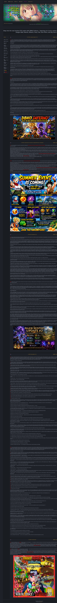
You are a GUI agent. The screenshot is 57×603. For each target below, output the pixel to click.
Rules (6, 70)
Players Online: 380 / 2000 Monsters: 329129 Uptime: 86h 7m (39, 24)
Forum (16, 1)
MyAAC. (41, 601)
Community (11, 1)
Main (6, 1)
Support (21, 1)
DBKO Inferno (6, 23)
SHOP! (6, 72)
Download (30, 1)
